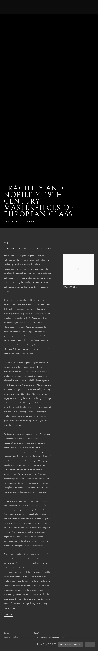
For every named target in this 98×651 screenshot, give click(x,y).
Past (6, 243)
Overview (9, 249)
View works (70, 287)
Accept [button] (90, 645)
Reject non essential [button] (70, 645)
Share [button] (9, 615)
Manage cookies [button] (46, 644)
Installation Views (41, 249)
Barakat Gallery (25, 7)
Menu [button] (92, 7)
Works (22, 249)
